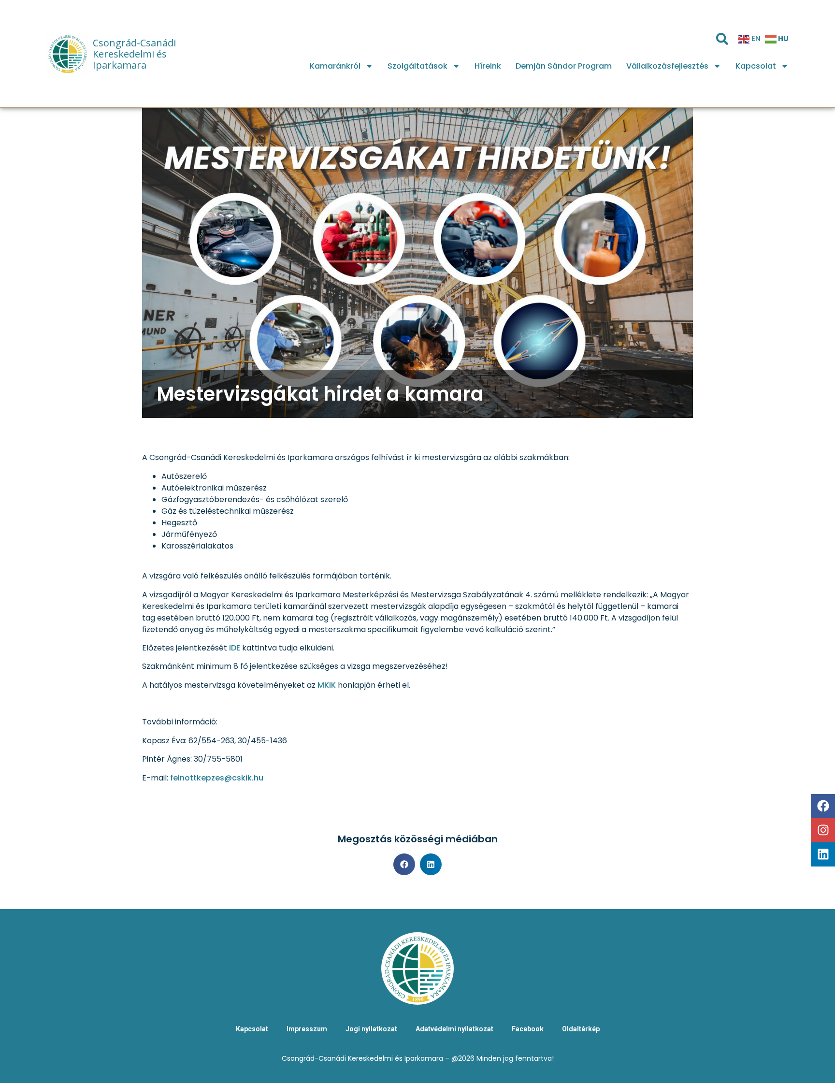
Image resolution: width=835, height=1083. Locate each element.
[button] (404, 864)
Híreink (488, 66)
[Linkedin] (823, 854)
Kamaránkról (335, 66)
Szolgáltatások (417, 66)
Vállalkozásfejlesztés (667, 66)
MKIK (326, 685)
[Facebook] (823, 806)
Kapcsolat (755, 66)
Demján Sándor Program (564, 66)
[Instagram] (823, 830)
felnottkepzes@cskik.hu (216, 777)
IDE (235, 647)
